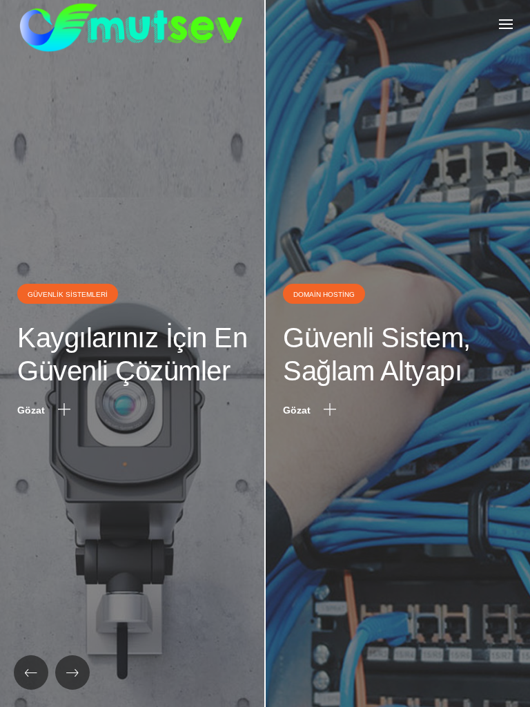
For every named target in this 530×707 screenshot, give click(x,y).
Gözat (32, 410)
